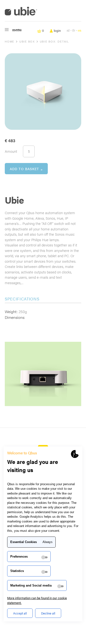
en (79, 30)
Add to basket (24, 168)
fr (73, 30)
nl (68, 30)
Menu (17, 30)
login (57, 30)
